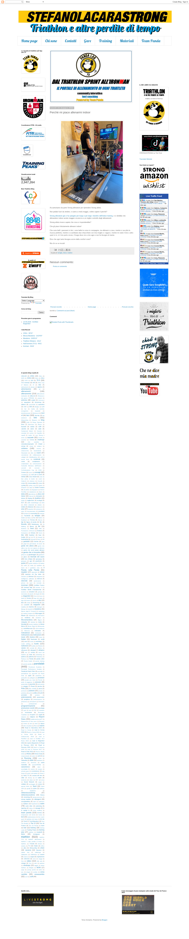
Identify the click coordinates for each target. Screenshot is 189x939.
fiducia (40, 520)
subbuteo (41, 801)
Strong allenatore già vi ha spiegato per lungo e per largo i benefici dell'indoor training (81, 216)
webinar (42, 863)
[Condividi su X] (64, 250)
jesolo (31, 594)
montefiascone (28, 628)
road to (41, 726)
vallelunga (38, 852)
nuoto (36, 644)
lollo (43, 602)
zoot (26, 876)
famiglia (60, 253)
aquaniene (27, 402)
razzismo (41, 710)
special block (25, 786)
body (27, 422)
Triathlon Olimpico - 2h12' (32, 341)
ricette (25, 723)
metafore (38, 617)
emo (22, 509)
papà (29, 675)
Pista (23, 688)
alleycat (32, 396)
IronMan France (39, 585)
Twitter (36, 846)
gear (43, 541)
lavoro (34, 600)
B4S (30, 406)
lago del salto (38, 598)
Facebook (27, 515)
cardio (30, 435)
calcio (32, 429)
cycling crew (32, 485)
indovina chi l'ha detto (33, 574)
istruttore (32, 592)
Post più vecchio (127, 307)
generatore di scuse (36, 543)
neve (25, 641)
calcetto (23, 429)
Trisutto (32, 843)
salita (31, 760)
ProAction (41, 701)
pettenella (24, 684)
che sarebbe (33, 442)
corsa (23, 477)
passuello (24, 677)
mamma (31, 607)
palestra (31, 656)
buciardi (23, 426)
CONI (40, 470)
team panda (26, 813)
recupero (32, 714)
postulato (24, 695)
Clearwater (24, 453)
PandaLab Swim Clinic (28, 671)
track (42, 825)
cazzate (30, 437)
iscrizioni (23, 592)
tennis (33, 814)
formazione (24, 533)
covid (40, 479)
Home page (29, 40)
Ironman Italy (28, 587)
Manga (23, 609)
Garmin (36, 541)
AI (33, 385)
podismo (32, 691)
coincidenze (24, 455)
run (43, 756)
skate (31, 780)
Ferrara (32, 520)
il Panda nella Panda (32, 569)
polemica (23, 693)
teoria (40, 814)
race (30, 710)
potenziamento (26, 697)
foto (22, 535)
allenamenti (26, 391)
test (22, 817)
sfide (22, 777)
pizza (40, 688)
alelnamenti (24, 387)
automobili (32, 404)
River (35, 725)
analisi (33, 400)
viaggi (40, 858)
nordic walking (25, 644)
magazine (36, 605)
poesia (40, 690)
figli (22, 522)
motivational (25, 633)
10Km (32, 376)
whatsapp (26, 865)
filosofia (24, 524)
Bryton (40, 424)
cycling (23, 485)
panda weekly (27, 664)
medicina (27, 617)
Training (105, 40)
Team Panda (150, 40)
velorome (27, 858)
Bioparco (34, 420)
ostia (30, 654)
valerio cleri (25, 852)
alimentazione (26, 389)
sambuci (23, 762)
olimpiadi (33, 650)
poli (30, 693)
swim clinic (29, 806)
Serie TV (26, 775)
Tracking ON (161, 263)
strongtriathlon (25, 801)
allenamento (26, 394)
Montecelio (41, 626)
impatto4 (24, 572)
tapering (23, 808)
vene (34, 858)
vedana (25, 856)
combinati (36, 459)
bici (27, 415)
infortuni (31, 576)
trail (25, 828)
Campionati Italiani (27, 431)
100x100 (24, 376)
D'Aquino (24, 487)
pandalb (40, 671)
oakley (34, 646)
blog (42, 420)
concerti (23, 468)
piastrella (32, 684)
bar (25, 409)
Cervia (32, 439)
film (41, 522)
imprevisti (34, 572)
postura (37, 695)
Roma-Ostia (38, 754)
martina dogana (28, 613)
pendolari (41, 678)
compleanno (36, 461)
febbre (40, 517)
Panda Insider (28, 661)
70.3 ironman (25, 382)
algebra (39, 387)
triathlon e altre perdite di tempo (31, 841)
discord (31, 496)
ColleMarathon (33, 457)
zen (22, 872)
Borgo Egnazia (37, 422)
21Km (29, 378)
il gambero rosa (34, 567)
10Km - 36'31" (28, 333)
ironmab (39, 583)
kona (40, 596)
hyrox (22, 567)
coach (39, 453)
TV (29, 846)
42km (42, 378)
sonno (40, 784)
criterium (32, 481)
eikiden (40, 505)
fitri (39, 526)
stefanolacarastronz (28, 795)
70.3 (38, 380)
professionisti (33, 703)
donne (23, 498)
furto (38, 539)
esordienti (41, 511)
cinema (39, 448)
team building (37, 810)
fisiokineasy (35, 524)
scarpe (40, 769)
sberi (39, 767)
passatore (39, 675)
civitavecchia (25, 450)
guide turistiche (33, 563)
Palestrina (39, 656)
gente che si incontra (31, 552)
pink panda (41, 684)
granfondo (38, 561)
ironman (24, 585)
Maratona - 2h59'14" (30, 338)
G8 (43, 539)
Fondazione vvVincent (28, 530)
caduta (32, 426)
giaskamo (41, 554)
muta (40, 637)
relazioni (23, 717)
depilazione (32, 492)
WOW (39, 868)
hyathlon (39, 565)
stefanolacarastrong (28, 793)
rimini (36, 723)
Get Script (146, 263)
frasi (40, 535)
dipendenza (31, 494)
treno (23, 834)
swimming (39, 806)
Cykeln (40, 485)
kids (43, 594)
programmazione (28, 706)
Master (23, 615)
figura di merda (31, 522)
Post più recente (56, 307)
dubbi (23, 500)
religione (32, 717)
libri (40, 600)
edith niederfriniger (33, 502)
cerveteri (23, 439)
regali (40, 714)
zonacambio (39, 874)
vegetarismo (40, 856)
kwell (22, 598)
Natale (23, 639)
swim (42, 804)
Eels (43, 502)
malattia (23, 607)
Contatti (70, 40)
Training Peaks (31, 830)
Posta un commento (60, 266)
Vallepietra (24, 854)
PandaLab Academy (35, 667)
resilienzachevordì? (36, 719)
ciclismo (24, 448)
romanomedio (25, 756)
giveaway (39, 559)
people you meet (30, 680)
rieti (31, 723)
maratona (37, 609)
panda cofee (40, 659)
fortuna (33, 533)
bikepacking (24, 420)
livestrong (36, 602)
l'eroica (29, 598)
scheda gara (25, 771)
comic (23, 461)
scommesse (35, 771)
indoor (65, 253)
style (34, 801)
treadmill (39, 832)
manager (39, 607)
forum (40, 533)
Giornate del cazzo (37, 557)
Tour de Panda (33, 825)
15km (40, 376)
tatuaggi (37, 808)
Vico (22, 861)
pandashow (24, 673)
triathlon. (23, 843)
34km (36, 378)
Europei (25, 513)
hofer (25, 565)
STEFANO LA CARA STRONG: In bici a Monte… (153, 202)
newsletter (39, 641)
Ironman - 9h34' (28, 346)
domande (39, 496)
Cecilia (40, 437)
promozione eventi (27, 708)
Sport (35, 786)
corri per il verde (36, 474)
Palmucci (23, 659)
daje (30, 487)
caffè (39, 426)
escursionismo (31, 511)
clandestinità (37, 450)
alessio (33, 387)
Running (27, 758)
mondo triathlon (33, 624)
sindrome (24, 780)
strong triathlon (26, 799)
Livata (28, 602)
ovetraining (38, 654)
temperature (24, 814)
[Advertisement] (92, 287)
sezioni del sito (37, 775)
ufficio (42, 846)
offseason (24, 650)
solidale (23, 784)
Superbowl (34, 803)
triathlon (70, 253)
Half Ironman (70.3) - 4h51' (32, 344)
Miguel (40, 620)
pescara (38, 682)
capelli (23, 435)
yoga (22, 869)
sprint (35, 788)
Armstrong (38, 402)
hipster (42, 563)
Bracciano (31, 424)
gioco (25, 557)
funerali (33, 539)
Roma (29, 754)
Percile (40, 680)
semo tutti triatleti (32, 773)
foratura (39, 530)
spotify (28, 788)
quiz (25, 710)
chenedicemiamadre (27, 444)
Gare (87, 40)
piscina (40, 686)
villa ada (39, 861)
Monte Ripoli (31, 626)
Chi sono (51, 40)
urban (42, 848)
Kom (35, 596)
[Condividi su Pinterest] (69, 250)
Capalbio (39, 433)
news (31, 641)
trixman (40, 843)
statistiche (33, 790)
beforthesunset (25, 413)
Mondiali (23, 624)
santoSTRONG (36, 764)
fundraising (24, 539)
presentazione (37, 699)
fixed (32, 528)
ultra (25, 848)
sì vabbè (38, 777)
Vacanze (39, 850)
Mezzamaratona (27, 620)
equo (22, 511)
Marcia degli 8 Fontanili (28, 611)
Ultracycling (33, 848)
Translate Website (146, 159)
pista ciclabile (32, 688)
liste (22, 602)
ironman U (39, 587)
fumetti (40, 537)
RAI (35, 710)
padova (23, 656)
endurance (39, 509)
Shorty (30, 777)
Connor (23, 472)
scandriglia (24, 769)
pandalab (39, 663)
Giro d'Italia (28, 559)
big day (37, 415)
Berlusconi (36, 413)
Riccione (41, 721)
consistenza (24, 474)
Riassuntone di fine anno (29, 721)
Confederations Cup (27, 470)
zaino (40, 869)
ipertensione (37, 581)
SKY (37, 780)
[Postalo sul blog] (62, 250)
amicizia (24, 400)
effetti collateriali (29, 505)
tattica (31, 808)
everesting (33, 513)
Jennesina (24, 594)
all (39, 389)
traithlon (31, 832)
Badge (37, 406)
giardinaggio (32, 554)
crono (23, 483)
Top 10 (33, 823)
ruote (40, 758)
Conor (30, 472)
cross (40, 483)
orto (26, 652)
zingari (28, 872)
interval (39, 578)
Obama (40, 646)
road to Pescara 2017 (35, 749)
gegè (25, 543)
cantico (31, 433)
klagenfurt (26, 596)
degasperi (35, 489)
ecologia (39, 500)
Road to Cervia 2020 (33, 732)
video (29, 861)
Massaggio (38, 613)
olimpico (41, 650)
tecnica (39, 812)
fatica (29, 517)
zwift (31, 877)
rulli (39, 756)
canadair (23, 433)
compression (25, 463)
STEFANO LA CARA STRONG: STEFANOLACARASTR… (150, 228)
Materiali (127, 40)
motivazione (25, 635)
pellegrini (32, 677)
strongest (37, 799)
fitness (32, 526)
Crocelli (40, 481)
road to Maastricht (32, 743)
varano (42, 854)
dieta (23, 494)
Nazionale (34, 639)
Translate (38, 303)
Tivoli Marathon (34, 821)
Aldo (39, 385)
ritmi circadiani (27, 725)
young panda (31, 869)
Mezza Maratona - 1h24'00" (32, 336)
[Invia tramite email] (59, 250)
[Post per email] (55, 249)
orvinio (33, 652)
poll (41, 693)
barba (33, 409)
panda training (39, 661)
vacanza (28, 850)
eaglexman (30, 500)
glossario (23, 561)
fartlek (23, 517)
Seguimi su (28, 253)
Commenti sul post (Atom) (66, 311)
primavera (24, 701)
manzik (30, 609)
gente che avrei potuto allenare (34, 550)
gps (31, 561)
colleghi (23, 457)
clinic (32, 453)
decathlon (26, 489)
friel (29, 537)
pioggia (25, 686)
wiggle (36, 865)
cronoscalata (32, 483)
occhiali (32, 648)
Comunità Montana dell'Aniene (31, 465)
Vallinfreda (34, 854)
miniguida (24, 622)
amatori (40, 398)
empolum (30, 509)
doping (30, 498)
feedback (24, 520)
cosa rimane (33, 476)
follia (40, 528)
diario (40, 492)
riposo (42, 723)
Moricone (27, 630)
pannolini (34, 673)
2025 (22, 378)
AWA (25, 406)
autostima (41, 404)
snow (42, 780)
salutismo (39, 760)
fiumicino (23, 528)
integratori (39, 576)
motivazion (38, 633)
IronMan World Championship (31, 589)
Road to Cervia (26, 730)
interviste (24, 581)
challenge (40, 440)
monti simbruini (39, 628)
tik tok (42, 819)
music (23, 637)
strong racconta (37, 797)
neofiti (42, 639)
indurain (23, 576)
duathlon (38, 498)
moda (40, 622)
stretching (27, 797)
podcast (23, 690)
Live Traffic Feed (154, 196)
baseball (37, 411)
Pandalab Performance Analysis (31, 669)
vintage (23, 863)
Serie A (42, 773)
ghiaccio (23, 554)
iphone (23, 583)
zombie (35, 872)
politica (35, 693)
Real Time (153, 263)
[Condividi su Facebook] (67, 250)
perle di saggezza (26, 682)
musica (32, 637)
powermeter (40, 697)
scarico (33, 769)
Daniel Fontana (39, 487)
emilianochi (39, 507)
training (33, 828)
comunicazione (37, 463)
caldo (39, 429)
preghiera (27, 699)
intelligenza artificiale (27, 578)
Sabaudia (24, 760)
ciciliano (39, 446)
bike (35, 418)
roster (33, 756)
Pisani (33, 686)
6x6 (32, 380)
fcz (34, 517)
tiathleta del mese (32, 819)
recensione (28, 712)
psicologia (41, 708)
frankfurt (31, 535)
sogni (40, 782)
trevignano (36, 834)
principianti (33, 701)
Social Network (29, 782)
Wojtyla (31, 867)
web (35, 863)
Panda (31, 659)
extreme (42, 513)
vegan (32, 856)
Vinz (30, 863)
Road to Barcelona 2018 (33, 728)
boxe (22, 424)
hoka (31, 565)
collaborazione (37, 455)
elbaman (30, 507)
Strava (42, 795)
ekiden (23, 507)
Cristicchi (23, 481)
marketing (41, 611)
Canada (39, 431)
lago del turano (25, 600)
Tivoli (25, 821)
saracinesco (25, 767)
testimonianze (32, 817)
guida (23, 563)
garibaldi (26, 541)
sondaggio (32, 784)
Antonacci (41, 400)
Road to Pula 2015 (27, 751)
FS (34, 537)
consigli (37, 472)
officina (40, 648)
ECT (22, 502)
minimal (33, 622)
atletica (23, 404)
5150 (26, 380)
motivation (38, 630)
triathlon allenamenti (34, 839)
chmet (31, 446)
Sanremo (33, 762)
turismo (23, 846)
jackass (40, 592)
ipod (31, 583)
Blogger (104, 920)
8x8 (34, 382)
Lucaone (26, 604)
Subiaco (25, 803)
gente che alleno (27, 546)
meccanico (41, 615)
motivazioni (37, 635)
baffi (43, 406)
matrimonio (32, 615)
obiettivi (23, 648)
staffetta (41, 788)
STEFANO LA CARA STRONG (155, 215)
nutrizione (24, 646)
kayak (37, 594)
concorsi (36, 468)
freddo (23, 537)
